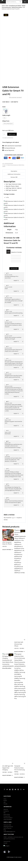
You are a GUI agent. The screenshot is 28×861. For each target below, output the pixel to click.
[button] (7, 138)
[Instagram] (12, 789)
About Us (6, 809)
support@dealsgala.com (9, 831)
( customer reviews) (15, 97)
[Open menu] (24, 2)
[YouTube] (15, 789)
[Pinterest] (18, 789)
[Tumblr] (21, 789)
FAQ (4, 812)
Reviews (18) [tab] (14, 177)
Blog (5, 829)
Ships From (5, 121)
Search (20, 2)
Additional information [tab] (14, 174)
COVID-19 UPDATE (8, 819)
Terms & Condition (8, 817)
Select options (6, 549)
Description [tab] (14, 171)
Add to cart (12, 134)
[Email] (9, 789)
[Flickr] (23, 789)
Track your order (7, 825)
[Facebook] (4, 789)
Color (4, 106)
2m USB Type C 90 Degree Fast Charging (7, 767)
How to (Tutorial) (7, 828)
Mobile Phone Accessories (12, 164)
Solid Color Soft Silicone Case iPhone (18, 644)
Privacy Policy (7, 816)
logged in (14, 517)
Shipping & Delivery (8, 826)
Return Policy (7, 814)
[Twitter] (7, 789)
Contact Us (6, 811)
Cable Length (6, 115)
